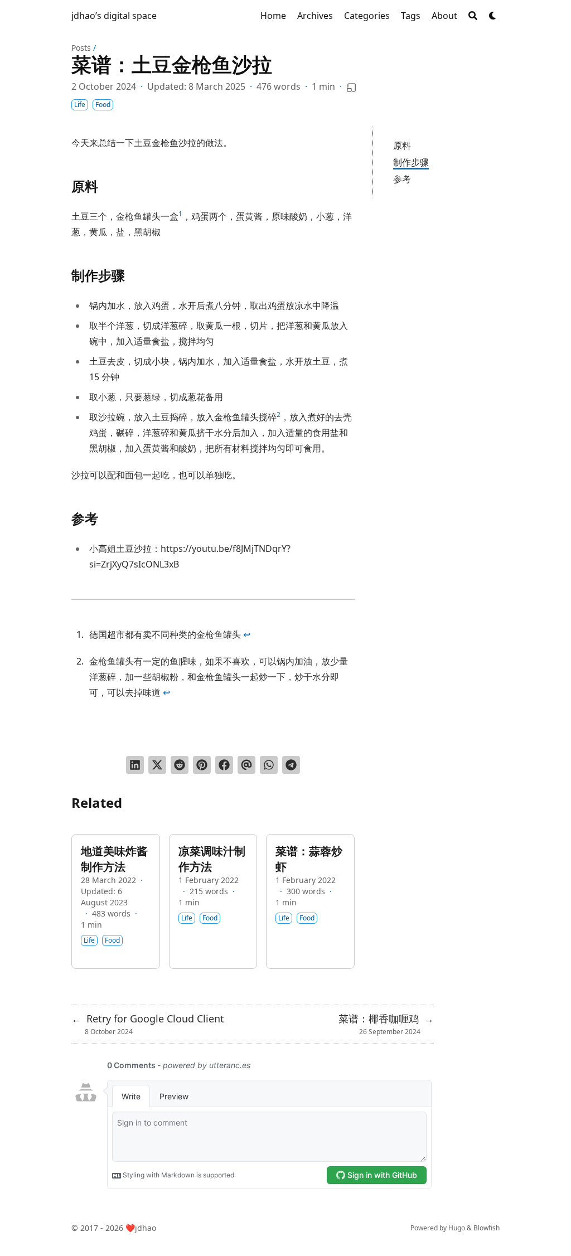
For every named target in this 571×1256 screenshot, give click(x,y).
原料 (402, 145)
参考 (402, 179)
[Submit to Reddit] (179, 765)
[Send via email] (246, 765)
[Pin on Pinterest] (202, 765)
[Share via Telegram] (291, 765)
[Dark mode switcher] (492, 15)
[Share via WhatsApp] (269, 765)
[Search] (472, 15)
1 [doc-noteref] (180, 214)
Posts (81, 47)
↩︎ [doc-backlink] (246, 634)
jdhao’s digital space (114, 15)
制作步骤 (411, 162)
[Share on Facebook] (224, 765)
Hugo (456, 1228)
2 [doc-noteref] (278, 414)
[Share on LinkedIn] (135, 765)
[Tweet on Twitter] (157, 765)
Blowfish (486, 1228)
